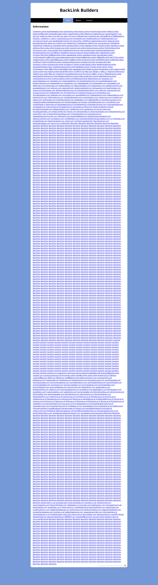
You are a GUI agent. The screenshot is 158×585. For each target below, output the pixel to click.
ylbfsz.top (52, 43)
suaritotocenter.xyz (51, 375)
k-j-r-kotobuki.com (117, 118)
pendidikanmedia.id (94, 408)
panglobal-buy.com (65, 38)
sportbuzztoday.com (41, 382)
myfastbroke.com (104, 502)
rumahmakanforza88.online (44, 57)
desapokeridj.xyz (39, 517)
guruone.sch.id (68, 404)
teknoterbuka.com (72, 394)
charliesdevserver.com (73, 97)
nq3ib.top (44, 36)
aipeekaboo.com (81, 100)
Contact (89, 20)
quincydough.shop (55, 50)
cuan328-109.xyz (117, 514)
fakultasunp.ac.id (54, 399)
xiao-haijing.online (51, 71)
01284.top (112, 375)
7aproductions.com (101, 121)
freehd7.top (92, 43)
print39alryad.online (79, 78)
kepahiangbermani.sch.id (102, 404)
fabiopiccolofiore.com (42, 118)
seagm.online (119, 69)
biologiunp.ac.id (117, 401)
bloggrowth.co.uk (48, 502)
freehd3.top (48, 45)
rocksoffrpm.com (113, 102)
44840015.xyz (69, 517)
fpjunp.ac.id (60, 401)
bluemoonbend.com (56, 121)
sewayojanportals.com (93, 512)
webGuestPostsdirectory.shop (45, 76)
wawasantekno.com (41, 396)
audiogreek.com (49, 100)
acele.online (49, 48)
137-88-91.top (78, 71)
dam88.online (81, 375)
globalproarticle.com (113, 85)
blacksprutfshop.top (116, 71)
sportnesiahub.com (90, 385)
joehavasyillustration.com (87, 90)
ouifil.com (102, 90)
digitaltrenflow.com (41, 389)
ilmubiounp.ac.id (97, 396)
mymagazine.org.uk (113, 505)
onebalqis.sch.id (39, 404)
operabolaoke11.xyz (113, 34)
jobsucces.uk (77, 514)
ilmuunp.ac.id (110, 396)
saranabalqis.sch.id (90, 406)
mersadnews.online (105, 55)
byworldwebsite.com (41, 81)
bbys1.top (52, 36)
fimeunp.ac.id (82, 401)
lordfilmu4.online (54, 62)
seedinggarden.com (109, 38)
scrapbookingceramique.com (59, 114)
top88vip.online (75, 60)
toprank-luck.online (78, 48)
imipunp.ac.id (38, 401)
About (78, 20)
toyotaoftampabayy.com (43, 512)
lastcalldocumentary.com (86, 378)
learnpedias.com (89, 514)
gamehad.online (59, 45)
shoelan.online (96, 67)
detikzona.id (118, 406)
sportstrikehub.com (41, 387)
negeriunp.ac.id (56, 396)
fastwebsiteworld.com (89, 81)
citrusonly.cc (78, 41)
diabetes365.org (95, 100)
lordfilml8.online (102, 60)
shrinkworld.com (71, 93)
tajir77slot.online (117, 57)
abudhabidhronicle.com (62, 41)
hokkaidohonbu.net (116, 111)
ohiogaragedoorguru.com (107, 411)
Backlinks (66, 123)
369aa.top (60, 378)
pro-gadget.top (60, 373)
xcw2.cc (101, 74)
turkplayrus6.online (55, 64)
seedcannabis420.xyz (55, 517)
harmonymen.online (67, 375)
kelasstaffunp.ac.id (105, 399)
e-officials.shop (82, 36)
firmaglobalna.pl (80, 104)
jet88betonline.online (57, 55)
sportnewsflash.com (106, 385)
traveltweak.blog (81, 507)
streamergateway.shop (105, 50)
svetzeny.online (104, 45)
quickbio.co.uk (90, 502)
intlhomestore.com (55, 97)
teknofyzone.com (117, 392)
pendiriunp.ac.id (83, 396)
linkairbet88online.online (86, 57)
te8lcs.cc (103, 71)
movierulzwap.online (87, 64)
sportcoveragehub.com (59, 382)
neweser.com (56, 95)
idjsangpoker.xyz (103, 514)
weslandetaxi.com (40, 507)
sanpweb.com (107, 78)
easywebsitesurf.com (41, 88)
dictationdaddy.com (73, 102)
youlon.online (38, 71)
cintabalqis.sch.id (75, 406)
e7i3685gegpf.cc (117, 36)
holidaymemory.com (98, 95)
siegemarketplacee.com (60, 510)
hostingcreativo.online (61, 78)
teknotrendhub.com (102, 394)
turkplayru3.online (87, 62)
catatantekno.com (102, 387)
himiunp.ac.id (49, 401)
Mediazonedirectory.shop (68, 76)
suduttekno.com (70, 392)
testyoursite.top (76, 53)
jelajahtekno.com (100, 389)
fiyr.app (84, 102)
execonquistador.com (99, 111)
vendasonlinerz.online (76, 45)
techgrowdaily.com (85, 392)
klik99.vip (87, 41)
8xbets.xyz (89, 34)
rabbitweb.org (73, 505)
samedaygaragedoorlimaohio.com (66, 413)
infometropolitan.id (41, 408)
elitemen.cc (46, 38)
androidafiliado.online (80, 67)
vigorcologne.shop (87, 50)
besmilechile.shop (40, 43)
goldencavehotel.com (83, 88)
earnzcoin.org (56, 123)
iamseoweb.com (99, 83)
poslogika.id (107, 408)
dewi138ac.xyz (49, 74)
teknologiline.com (40, 394)
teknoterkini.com (87, 394)
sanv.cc (54, 38)
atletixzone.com (39, 380)
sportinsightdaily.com (41, 385)
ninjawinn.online (39, 31)
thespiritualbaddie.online (92, 373)
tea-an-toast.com (104, 109)
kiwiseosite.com (51, 85)
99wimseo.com (39, 85)
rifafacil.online (113, 31)
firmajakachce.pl (65, 107)
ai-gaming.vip (93, 36)
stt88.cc (94, 74)
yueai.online (92, 375)
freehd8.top (115, 43)
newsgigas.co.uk (54, 507)
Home (68, 20)
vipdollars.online (117, 45)
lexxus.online (84, 31)
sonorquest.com (68, 95)
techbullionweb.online (58, 34)
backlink (116, 340)
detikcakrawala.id (63, 411)
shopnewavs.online (40, 69)
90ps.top (88, 71)
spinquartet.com (99, 88)
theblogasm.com (98, 505)
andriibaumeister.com (65, 100)
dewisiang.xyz (99, 34)
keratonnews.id (68, 408)
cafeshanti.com (63, 116)
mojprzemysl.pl (52, 107)
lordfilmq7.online (40, 62)
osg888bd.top (70, 378)
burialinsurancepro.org (111, 100)
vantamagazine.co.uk (41, 514)
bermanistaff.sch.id (54, 404)
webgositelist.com (66, 85)
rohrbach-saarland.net (83, 121)
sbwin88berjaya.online (59, 60)
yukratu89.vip (105, 36)
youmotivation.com (90, 97)
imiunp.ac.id (118, 399)
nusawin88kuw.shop (84, 517)
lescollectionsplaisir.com (42, 109)
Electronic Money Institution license (98, 107)
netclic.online (107, 67)
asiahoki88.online (65, 69)
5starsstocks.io (68, 507)
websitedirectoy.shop (107, 76)
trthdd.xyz (60, 74)
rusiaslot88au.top (40, 378)
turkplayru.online (40, 64)
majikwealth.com (56, 93)
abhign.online (38, 48)
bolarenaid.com (52, 380)
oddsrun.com (56, 88)
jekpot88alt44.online (110, 373)
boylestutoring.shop (71, 50)
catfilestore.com (76, 109)
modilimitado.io (39, 104)
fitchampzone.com (79, 380)
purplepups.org (90, 109)
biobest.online (110, 517)
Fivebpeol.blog (56, 514)
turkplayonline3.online (71, 62)
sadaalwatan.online (74, 55)
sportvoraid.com (74, 387)
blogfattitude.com (40, 121)
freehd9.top (37, 45)
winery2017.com (39, 114)
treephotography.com (87, 93)
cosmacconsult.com (41, 93)
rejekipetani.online (107, 53)
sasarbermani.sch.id (59, 406)
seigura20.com (68, 88)
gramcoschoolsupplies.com (44, 90)
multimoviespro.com (41, 510)
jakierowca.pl (51, 104)
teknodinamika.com (101, 392)
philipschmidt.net (59, 111)
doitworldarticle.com (41, 83)
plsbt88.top (65, 53)
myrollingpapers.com (41, 95)
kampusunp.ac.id (70, 396)
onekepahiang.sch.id (83, 404)
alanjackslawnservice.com (66, 90)
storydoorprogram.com (42, 41)
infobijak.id (50, 411)
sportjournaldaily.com (72, 385)
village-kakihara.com (61, 109)
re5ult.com (69, 121)
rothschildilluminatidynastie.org (83, 411)
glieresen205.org (83, 111)
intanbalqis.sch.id (105, 406)
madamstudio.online (41, 60)
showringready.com (76, 502)
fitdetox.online (92, 69)
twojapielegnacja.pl (65, 104)
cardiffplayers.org (71, 118)
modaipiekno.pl (39, 107)
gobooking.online (71, 31)
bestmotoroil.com (40, 97)
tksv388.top (55, 53)
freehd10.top (71, 43)
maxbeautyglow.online (61, 67)
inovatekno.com (85, 389)
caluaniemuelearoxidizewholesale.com (48, 102)
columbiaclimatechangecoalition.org (94, 118)
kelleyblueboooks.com (74, 512)
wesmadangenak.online (65, 57)
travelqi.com (117, 97)
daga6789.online (66, 71)
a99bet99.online (103, 57)
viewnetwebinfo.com (71, 81)
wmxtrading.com (103, 93)
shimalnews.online (106, 69)
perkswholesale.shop (41, 53)
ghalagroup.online (62, 48)
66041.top (52, 378)
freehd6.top (82, 43)
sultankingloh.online (75, 34)
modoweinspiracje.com (96, 104)
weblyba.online (91, 45)
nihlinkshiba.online (112, 48)
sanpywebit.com (113, 83)
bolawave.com (65, 380)
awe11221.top (69, 36)
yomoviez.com (85, 505)
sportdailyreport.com (78, 382)
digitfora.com (54, 389)
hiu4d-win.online (88, 60)
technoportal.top (74, 373)
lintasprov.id (80, 408)
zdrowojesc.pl (78, 107)
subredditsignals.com (96, 102)
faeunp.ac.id (77, 399)
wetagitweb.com (57, 83)
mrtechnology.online (98, 31)
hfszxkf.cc (37, 38)
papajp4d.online (79, 69)
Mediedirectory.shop (113, 74)
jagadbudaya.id (55, 408)
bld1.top (60, 36)
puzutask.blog (61, 502)
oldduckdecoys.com (115, 95)
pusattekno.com (39, 392)
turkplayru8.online (103, 62)
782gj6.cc (96, 71)
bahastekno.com (88, 387)
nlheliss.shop (38, 74)
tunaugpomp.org (94, 114)
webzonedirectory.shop (88, 76)
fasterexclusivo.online (95, 48)
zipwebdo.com (56, 81)
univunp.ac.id (66, 399)
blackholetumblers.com (42, 413)
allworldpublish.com (82, 85)
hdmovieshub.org (110, 512)
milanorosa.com (105, 97)
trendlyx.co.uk (59, 512)
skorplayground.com (95, 380)
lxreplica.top (103, 375)
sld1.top (36, 36)
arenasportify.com (104, 378)
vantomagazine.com (41, 505)
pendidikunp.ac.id (90, 399)
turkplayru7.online (71, 64)
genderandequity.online (106, 64)
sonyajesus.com (57, 118)
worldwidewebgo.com (108, 81)
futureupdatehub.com (70, 389)
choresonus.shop (40, 50)
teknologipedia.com (56, 394)
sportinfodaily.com (114, 382)
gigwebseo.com (70, 83)
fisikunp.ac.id (71, 401)
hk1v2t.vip (87, 74)
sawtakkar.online (89, 55)
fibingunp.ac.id (94, 401)
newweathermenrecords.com (45, 116)
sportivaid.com (57, 385)
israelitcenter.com (93, 38)
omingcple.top (103, 43)
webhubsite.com (94, 78)
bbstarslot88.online (41, 34)
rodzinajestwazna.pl (115, 104)
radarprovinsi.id (39, 411)
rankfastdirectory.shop (42, 78)
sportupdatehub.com (58, 387)
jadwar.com (37, 100)
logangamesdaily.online (42, 67)
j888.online (53, 69)
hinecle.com (71, 111)
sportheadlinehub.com (96, 382)
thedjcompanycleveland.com (99, 116)
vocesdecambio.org (79, 114)
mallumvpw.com (112, 507)
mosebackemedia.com (42, 111)
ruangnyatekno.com (55, 392)
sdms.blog (67, 514)
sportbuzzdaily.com (113, 380)
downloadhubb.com (97, 507)
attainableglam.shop (55, 31)
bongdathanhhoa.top (73, 74)
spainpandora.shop (99, 41)
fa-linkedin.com (79, 38)
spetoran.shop (113, 41)
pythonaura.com (77, 510)
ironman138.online (40, 55)
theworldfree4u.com (58, 505)
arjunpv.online (98, 517)
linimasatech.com (114, 389)
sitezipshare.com (98, 85)
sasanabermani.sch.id (42, 406)
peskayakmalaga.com (41, 123)
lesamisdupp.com (113, 88)
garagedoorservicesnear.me (92, 413)
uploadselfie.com (83, 95)
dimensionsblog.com (92, 510)
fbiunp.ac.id (105, 401)
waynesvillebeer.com (78, 116)
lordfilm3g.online (116, 60)
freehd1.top (61, 43)
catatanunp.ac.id (39, 399)
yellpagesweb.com (85, 83)
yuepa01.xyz (38, 375)
